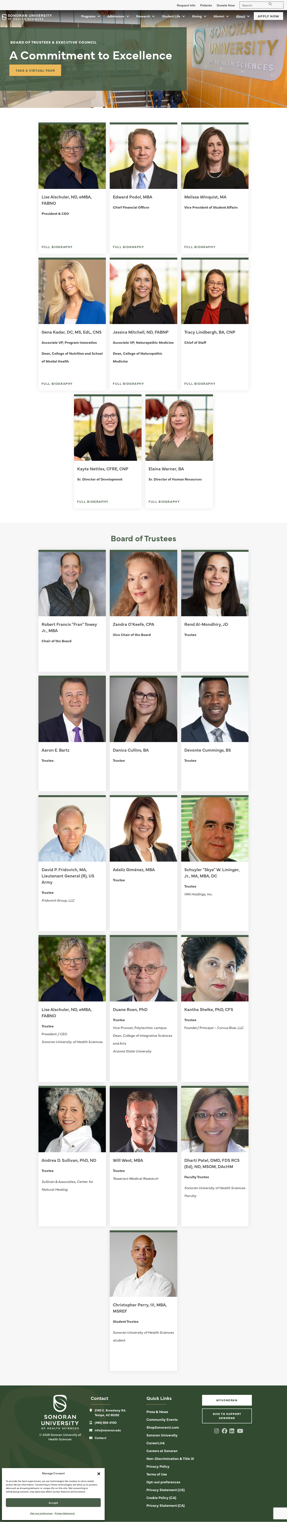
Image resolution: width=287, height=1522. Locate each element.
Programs (88, 16)
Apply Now (268, 16)
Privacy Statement (65, 1513)
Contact (100, 1437)
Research (143, 16)
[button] (99, 1473)
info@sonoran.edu (108, 1430)
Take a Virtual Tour (35, 70)
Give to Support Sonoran (227, 1416)
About (240, 16)
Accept (53, 1503)
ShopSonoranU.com (162, 1427)
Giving (197, 16)
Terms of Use (156, 1474)
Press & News (157, 1411)
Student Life (171, 16)
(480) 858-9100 (106, 1422)
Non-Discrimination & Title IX (170, 1458)
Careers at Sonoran (162, 1450)
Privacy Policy (157, 1466)
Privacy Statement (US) (165, 1489)
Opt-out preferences (41, 1513)
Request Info (186, 5)
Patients (206, 5)
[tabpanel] (143, 59)
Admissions (115, 16)
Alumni (219, 16)
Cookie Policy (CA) (161, 1497)
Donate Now (226, 5)
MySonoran (226, 1400)
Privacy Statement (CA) (165, 1505)
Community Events (162, 1419)
